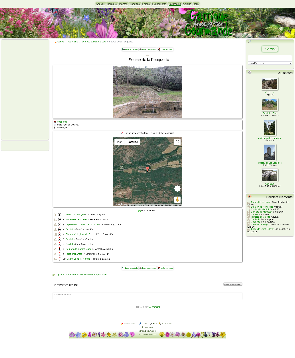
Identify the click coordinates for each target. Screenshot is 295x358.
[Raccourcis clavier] (125, 205)
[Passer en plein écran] (177, 142)
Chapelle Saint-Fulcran (262, 229)
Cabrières (62, 122)
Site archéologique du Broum (80, 234)
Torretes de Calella (260, 217)
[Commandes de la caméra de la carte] (177, 188)
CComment (154, 307)
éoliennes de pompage (269, 138)
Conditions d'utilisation (173, 205)
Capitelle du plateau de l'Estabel (82, 224)
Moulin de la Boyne (75, 214)
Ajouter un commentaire (232, 284)
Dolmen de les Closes (262, 207)
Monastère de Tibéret (76, 219)
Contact (145, 323)
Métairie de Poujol (260, 224)
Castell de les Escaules (270, 163)
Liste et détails (131, 49)
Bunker (254, 214)
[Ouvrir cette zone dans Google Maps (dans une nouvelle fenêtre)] (119, 204)
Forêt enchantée (74, 254)
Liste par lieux (167, 49)
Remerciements (131, 323)
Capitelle (70, 229)
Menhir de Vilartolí (260, 209)
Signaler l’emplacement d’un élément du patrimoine (82, 274)
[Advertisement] (14, 89)
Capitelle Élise (270, 113)
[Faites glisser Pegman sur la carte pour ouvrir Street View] (177, 200)
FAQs (155, 323)
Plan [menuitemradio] (119, 141)
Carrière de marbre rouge (78, 249)
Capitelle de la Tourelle (78, 259)
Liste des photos (149, 49)
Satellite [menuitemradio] (133, 141)
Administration (168, 323)
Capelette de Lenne (261, 202)
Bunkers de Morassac (262, 212)
